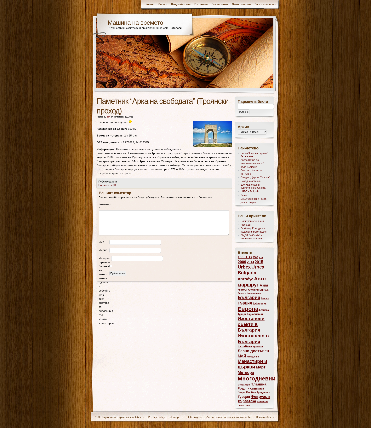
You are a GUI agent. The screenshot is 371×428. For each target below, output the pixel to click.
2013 (250, 262)
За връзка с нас (265, 4)
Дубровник (259, 303)
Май (242, 356)
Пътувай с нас (181, 4)
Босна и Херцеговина (249, 293)
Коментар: (104, 206)
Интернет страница (105, 260)
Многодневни (257, 378)
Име (101, 241)
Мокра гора (244, 385)
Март (260, 367)
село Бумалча (249, 166)
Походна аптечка (250, 181)
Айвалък (242, 290)
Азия (264, 285)
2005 (255, 257)
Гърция (245, 303)
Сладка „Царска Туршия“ (255, 177)
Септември (257, 388)
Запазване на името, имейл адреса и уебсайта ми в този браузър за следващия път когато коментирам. (104, 295)
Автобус (245, 279)
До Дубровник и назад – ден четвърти (255, 200)
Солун (241, 392)
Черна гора (244, 405)
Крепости (258, 346)
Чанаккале (262, 401)
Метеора (246, 372)
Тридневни (263, 392)
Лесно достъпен (253, 351)
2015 (259, 261)
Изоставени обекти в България (251, 324)
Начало (150, 4)
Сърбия (251, 392)
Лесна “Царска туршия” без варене (254, 155)
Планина (258, 384)
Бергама (264, 290)
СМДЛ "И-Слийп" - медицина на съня (251, 237)
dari (108, 117)
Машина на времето (135, 22)
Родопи (243, 388)
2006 (261, 257)
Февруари (260, 396)
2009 (242, 261)
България (249, 297)
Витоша (265, 298)
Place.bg (245, 224)
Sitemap (174, 417)
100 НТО (245, 257)
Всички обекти (265, 417)
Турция (244, 397)
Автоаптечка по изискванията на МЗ (252, 162)
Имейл (103, 250)
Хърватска (247, 401)
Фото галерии (241, 4)
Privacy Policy (156, 417)
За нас (162, 4)
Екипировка (220, 4)
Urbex (244, 266)
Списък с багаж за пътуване (251, 172)
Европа (248, 309)
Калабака (245, 346)
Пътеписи (201, 4)
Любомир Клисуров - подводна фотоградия (253, 230)
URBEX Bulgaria (250, 191)
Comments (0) (107, 185)
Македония (253, 357)
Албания (253, 289)
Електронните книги (252, 221)
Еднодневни (255, 314)
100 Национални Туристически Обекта (253, 186)
